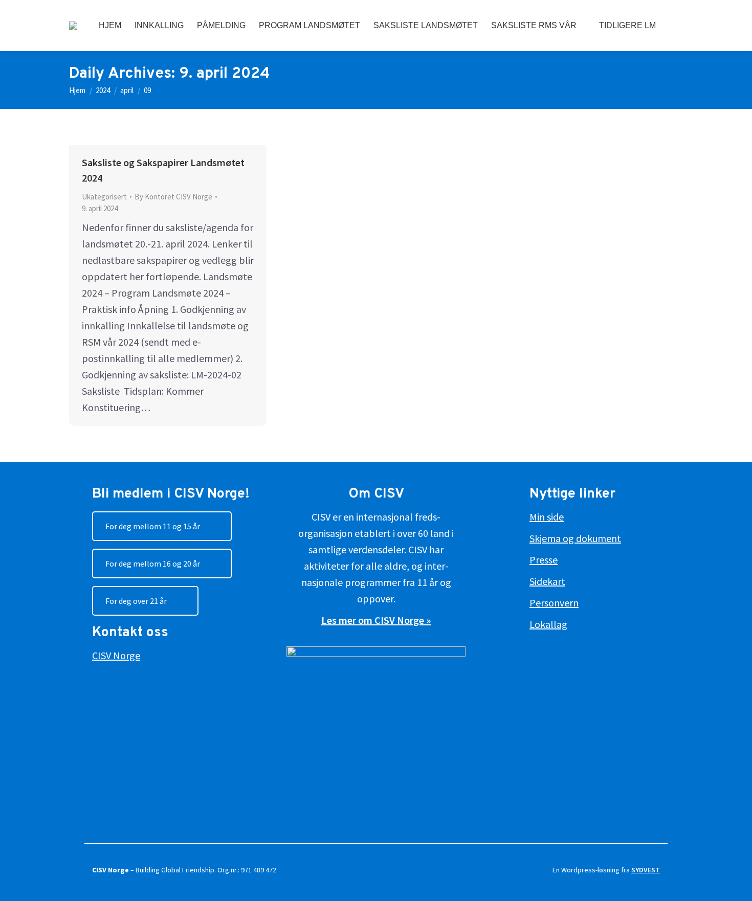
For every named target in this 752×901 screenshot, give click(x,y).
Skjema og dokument (575, 538)
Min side (546, 516)
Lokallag (548, 624)
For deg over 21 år (136, 601)
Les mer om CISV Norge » (376, 620)
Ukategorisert (104, 196)
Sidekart (547, 581)
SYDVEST (645, 869)
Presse (543, 559)
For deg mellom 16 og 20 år (152, 563)
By (173, 196)
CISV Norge (116, 655)
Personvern (554, 602)
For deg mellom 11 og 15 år (152, 526)
